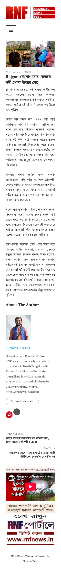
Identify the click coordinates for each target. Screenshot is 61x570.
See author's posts (22, 401)
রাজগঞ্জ (27, 72)
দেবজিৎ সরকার (18, 348)
